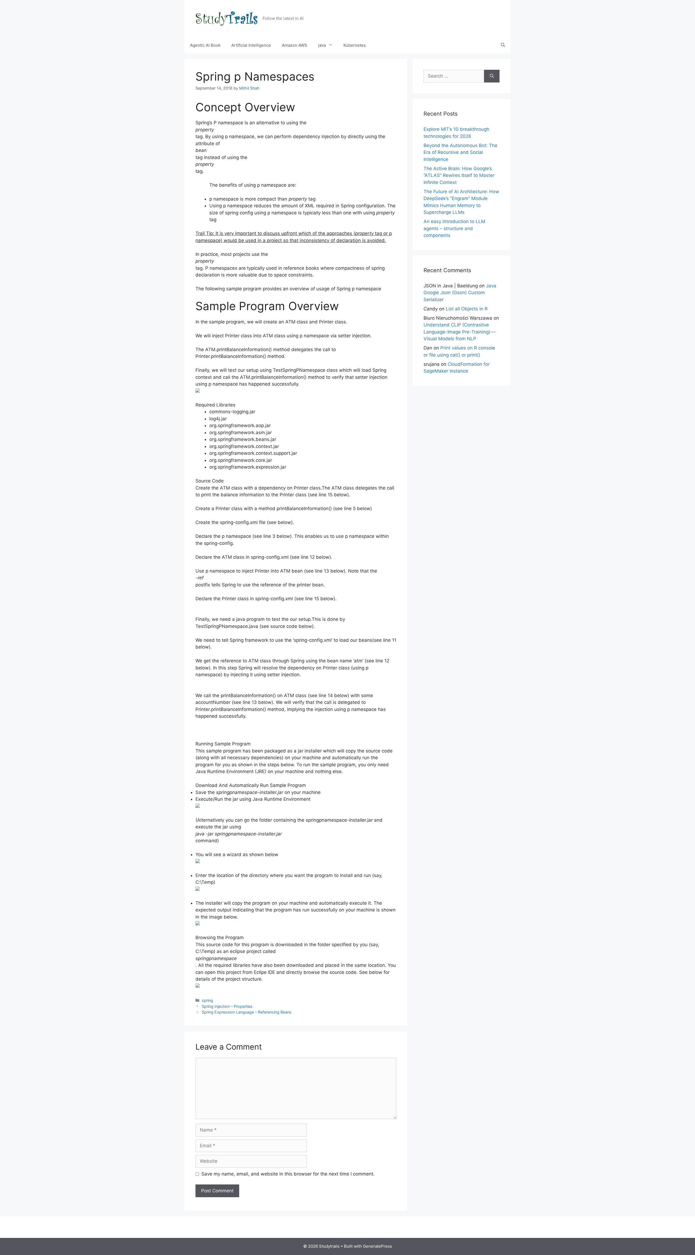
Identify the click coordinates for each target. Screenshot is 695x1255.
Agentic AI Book (205, 45)
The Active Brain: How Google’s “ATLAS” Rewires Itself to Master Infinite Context (459, 175)
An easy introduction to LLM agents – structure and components (454, 228)
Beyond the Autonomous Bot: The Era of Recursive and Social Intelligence (460, 152)
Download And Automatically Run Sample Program (250, 785)
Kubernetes (354, 45)
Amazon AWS (294, 45)
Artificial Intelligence (251, 45)
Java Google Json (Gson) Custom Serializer (460, 292)
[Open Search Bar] (502, 45)
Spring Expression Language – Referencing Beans (247, 1012)
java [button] (322, 45)
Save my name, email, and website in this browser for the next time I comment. (288, 1174)
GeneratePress (377, 1246)
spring (207, 1000)
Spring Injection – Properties (227, 1006)
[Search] (492, 76)
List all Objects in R (467, 309)
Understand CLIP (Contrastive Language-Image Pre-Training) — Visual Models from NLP (460, 331)
